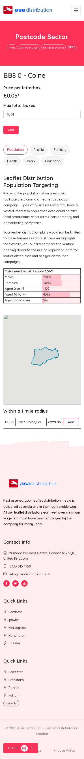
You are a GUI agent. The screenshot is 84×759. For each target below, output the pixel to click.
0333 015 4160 (20, 566)
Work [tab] (31, 161)
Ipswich (14, 620)
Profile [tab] (39, 149)
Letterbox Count (29, 47)
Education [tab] (52, 161)
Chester (15, 643)
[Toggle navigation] (76, 10)
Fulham (14, 695)
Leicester (16, 672)
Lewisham (16, 680)
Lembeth (15, 612)
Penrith (14, 688)
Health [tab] (12, 161)
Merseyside (17, 627)
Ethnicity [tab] (60, 149)
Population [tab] (15, 149)
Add (11, 130)
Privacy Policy (64, 750)
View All (11, 703)
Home (12, 47)
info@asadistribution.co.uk (29, 574)
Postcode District (53, 47)
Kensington (17, 635)
